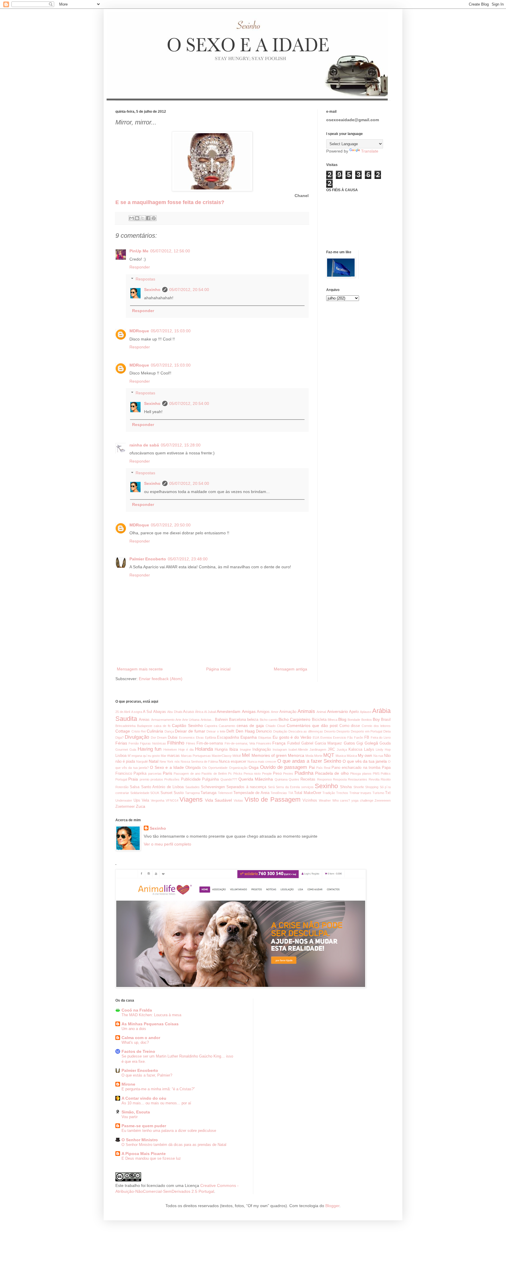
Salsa (134, 787)
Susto (179, 793)
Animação (287, 712)
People (267, 773)
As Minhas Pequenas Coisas (150, 1024)
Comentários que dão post (312, 725)
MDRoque (139, 330)
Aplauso (365, 712)
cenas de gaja (250, 725)
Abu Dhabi (174, 712)
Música (352, 755)
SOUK (154, 793)
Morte (318, 755)
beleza (252, 720)
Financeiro (263, 743)
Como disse (349, 726)
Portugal (121, 779)
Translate (369, 151)
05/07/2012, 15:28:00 (181, 445)
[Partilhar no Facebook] (148, 218)
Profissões (172, 779)
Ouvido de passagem (283, 767)
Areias (144, 720)
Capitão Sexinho (187, 725)
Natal (153, 761)
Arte (178, 719)
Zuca (140, 806)
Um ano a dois (134, 1028)
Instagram (280, 749)
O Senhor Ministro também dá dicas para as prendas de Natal (174, 1144)
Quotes (294, 779)
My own (365, 755)
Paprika (140, 773)
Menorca (296, 755)
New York (166, 761)
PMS (376, 773)
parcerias (155, 773)
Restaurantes (357, 779)
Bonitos (366, 719)
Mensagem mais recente (140, 669)
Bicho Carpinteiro (294, 719)
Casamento (227, 726)
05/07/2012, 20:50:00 (171, 525)
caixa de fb (162, 726)
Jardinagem (318, 749)
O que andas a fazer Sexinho (309, 761)
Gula (132, 749)
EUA (316, 737)
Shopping (371, 787)
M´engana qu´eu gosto (144, 755)
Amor (274, 712)
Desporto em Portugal (366, 731)
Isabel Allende (298, 749)
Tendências (279, 793)
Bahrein (221, 720)
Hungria (221, 749)
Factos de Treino (138, 1051)
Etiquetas (264, 737)
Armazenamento (163, 719)
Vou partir (130, 1117)
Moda (309, 755)
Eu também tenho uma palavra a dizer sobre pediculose (169, 1130)
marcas (173, 756)
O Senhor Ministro (140, 1139)
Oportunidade (218, 767)
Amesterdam (228, 711)
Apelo (354, 712)
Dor (153, 737)
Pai (312, 767)
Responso (324, 779)
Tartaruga (208, 793)
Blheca (332, 719)
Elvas (200, 737)
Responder (139, 267)
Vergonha (157, 800)
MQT (328, 755)
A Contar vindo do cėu (144, 1098)
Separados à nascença (246, 787)
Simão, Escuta (136, 1112)
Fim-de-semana (209, 743)
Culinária (155, 731)
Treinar (354, 793)
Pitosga (355, 773)
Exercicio (339, 737)
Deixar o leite (215, 731)
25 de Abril (122, 712)
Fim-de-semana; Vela (240, 743)
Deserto (330, 731)
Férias (121, 743)
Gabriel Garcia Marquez (321, 743)
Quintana (281, 779)
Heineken (170, 749)
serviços (307, 787)
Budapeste (144, 726)
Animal (321, 712)
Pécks (237, 773)
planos (367, 773)
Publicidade (191, 779)
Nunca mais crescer (261, 761)
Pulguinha (210, 779)
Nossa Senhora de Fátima (199, 761)
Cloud (281, 726)
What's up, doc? (135, 1042)
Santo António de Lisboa (162, 787)
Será (271, 787)
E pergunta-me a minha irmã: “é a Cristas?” (158, 1089)
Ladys (369, 749)
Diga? (119, 737)
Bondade (354, 719)
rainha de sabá (144, 445)
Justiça (342, 749)
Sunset (166, 793)
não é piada (125, 761)
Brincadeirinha (125, 726)
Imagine (245, 749)
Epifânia (210, 737)
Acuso (188, 712)
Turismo (378, 793)
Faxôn (358, 737)
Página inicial (218, 669)
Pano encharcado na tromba (355, 768)
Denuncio (264, 731)
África (199, 712)
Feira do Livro (381, 737)
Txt (388, 793)
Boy (376, 719)
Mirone (128, 1084)
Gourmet (121, 749)
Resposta (340, 779)
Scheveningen (213, 787)
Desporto (343, 731)
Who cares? (341, 800)
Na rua (378, 755)
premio (144, 779)
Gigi (359, 743)
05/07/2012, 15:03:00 (171, 330)
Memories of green (269, 755)
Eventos (326, 737)
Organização (238, 767)
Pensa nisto (252, 773)
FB (366, 737)
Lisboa (120, 756)
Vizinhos (309, 800)
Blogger (332, 1205)
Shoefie (358, 787)
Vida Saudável (218, 800)
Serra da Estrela (288, 787)
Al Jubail (210, 712)
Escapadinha (228, 737)
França (279, 743)
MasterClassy (222, 755)
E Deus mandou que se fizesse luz (151, 1158)
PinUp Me (138, 251)
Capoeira (210, 726)
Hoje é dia (186, 749)
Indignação (261, 749)
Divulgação (137, 737)
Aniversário (337, 711)
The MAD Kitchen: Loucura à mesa (151, 1015)
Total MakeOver (307, 793)
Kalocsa (355, 749)
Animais (306, 711)
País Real (323, 767)
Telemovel (225, 793)
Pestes (288, 773)
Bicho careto (269, 719)
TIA (290, 793)
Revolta (374, 779)
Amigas (249, 711)
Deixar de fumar (190, 731)
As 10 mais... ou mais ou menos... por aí (156, 1103)
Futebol (293, 743)
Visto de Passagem (272, 799)
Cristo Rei (138, 731)
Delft (230, 731)
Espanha (248, 737)
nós (177, 761)
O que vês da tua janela (365, 761)
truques (365, 793)
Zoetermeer (125, 807)
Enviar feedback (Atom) (160, 678)
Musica (341, 755)
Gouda (385, 743)
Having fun (150, 749)
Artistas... (207, 719)
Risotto (386, 779)
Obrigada (193, 768)
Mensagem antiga (290, 669)
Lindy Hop (383, 749)
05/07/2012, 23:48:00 (188, 559)
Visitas (238, 800)
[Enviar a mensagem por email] (131, 218)
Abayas (159, 712)
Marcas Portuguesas (196, 755)
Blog (342, 719)
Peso (277, 773)
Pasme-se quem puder (144, 1125)
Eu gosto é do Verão (292, 737)
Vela (145, 800)
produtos (157, 779)
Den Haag (245, 731)
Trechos (342, 793)
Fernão (134, 743)
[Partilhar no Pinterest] (154, 218)
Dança (169, 731)
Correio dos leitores (376, 726)
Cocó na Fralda (137, 1010)
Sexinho (152, 289)
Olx (204, 767)
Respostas (145, 279)
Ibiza (233, 749)
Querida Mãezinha (255, 779)
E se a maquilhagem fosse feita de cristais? (169, 202)
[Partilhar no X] (143, 218)
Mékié (237, 755)
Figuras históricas (153, 743)
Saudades (192, 787)
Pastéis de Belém (214, 773)
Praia (133, 779)
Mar (163, 755)
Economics (187, 737)
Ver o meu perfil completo (167, 844)
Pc (230, 773)
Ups (137, 800)
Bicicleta (319, 720)
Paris (167, 773)
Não (387, 756)
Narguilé (142, 761)
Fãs (350, 737)
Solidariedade (139, 793)
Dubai (172, 737)
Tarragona (192, 793)
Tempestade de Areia (251, 793)
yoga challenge (362, 800)
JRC (331, 749)
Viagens (191, 799)
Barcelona (237, 720)
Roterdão (122, 787)
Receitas (307, 779)
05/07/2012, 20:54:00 (189, 289)
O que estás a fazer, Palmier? (147, 1075)
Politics (386, 773)
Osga (254, 767)
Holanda (204, 749)
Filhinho (175, 743)
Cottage (122, 731)
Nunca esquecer (232, 761)
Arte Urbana (190, 719)
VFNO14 (172, 800)
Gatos (349, 743)
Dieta (387, 731)
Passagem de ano (187, 773)
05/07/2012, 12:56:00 (170, 251)
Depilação (280, 731)
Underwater (123, 800)
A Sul (147, 712)
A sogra (136, 712)
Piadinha (304, 773)
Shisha (346, 787)
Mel (246, 755)
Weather (325, 800)
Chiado (271, 726)
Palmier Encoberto (147, 559)
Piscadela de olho (332, 773)
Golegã (371, 743)
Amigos (263, 712)
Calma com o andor (141, 1037)
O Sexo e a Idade (167, 767)
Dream (162, 737)
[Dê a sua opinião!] (137, 218)
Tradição (328, 793)
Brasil (386, 720)
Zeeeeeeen (383, 800)
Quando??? (228, 779)
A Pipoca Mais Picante (144, 1153)
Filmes (190, 743)
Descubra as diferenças (305, 731)
